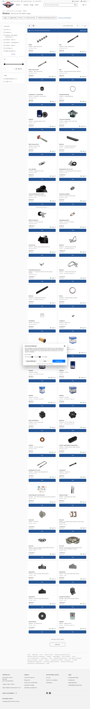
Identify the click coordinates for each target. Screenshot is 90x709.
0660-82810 (38, 1)
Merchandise (44, 658)
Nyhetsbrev (49, 682)
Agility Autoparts (10, 51)
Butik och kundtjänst (52, 680)
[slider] (4, 64)
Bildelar (18, 4)
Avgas (5, 17)
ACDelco (8, 32)
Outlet (36, 4)
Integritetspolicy (72, 682)
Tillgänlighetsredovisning (75, 685)
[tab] (29, 26)
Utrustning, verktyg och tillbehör (51, 661)
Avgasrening (13, 17)
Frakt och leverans (29, 677)
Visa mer (57, 644)
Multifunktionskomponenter (60, 658)
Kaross (73, 656)
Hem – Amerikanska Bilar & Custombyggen (12, 10)
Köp (42, 55)
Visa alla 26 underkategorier (64, 17)
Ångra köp (27, 680)
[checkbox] (4, 29)
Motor (50, 658)
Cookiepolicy (71, 680)
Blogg (31, 4)
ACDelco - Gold (10, 39)
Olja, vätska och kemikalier (75, 658)
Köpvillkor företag (29, 685)
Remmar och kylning (32, 659)
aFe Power (9, 48)
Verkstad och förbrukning (67, 661)
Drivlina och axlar (30, 17)
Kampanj (26, 4)
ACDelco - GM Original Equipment (11, 36)
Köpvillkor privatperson (30, 687)
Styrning (41, 659)
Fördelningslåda (56, 656)
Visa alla (13, 54)
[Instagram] (50, 693)
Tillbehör (47, 659)
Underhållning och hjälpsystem (34, 661)
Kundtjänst (76, 1)
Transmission (67, 659)
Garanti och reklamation (31, 682)
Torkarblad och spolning (56, 659)
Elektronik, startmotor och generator (36, 656)
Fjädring (49, 656)
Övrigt (47, 663)
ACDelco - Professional (12, 42)
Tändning (74, 659)
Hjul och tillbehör (66, 656)
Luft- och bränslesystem (33, 658)
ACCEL (8, 29)
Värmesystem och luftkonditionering (35, 663)
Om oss (48, 677)
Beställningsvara (11, 78)
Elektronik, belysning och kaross (47, 17)
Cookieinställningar (73, 677)
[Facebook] (47, 693)
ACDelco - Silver (10, 45)
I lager (8, 81)
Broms (21, 17)
